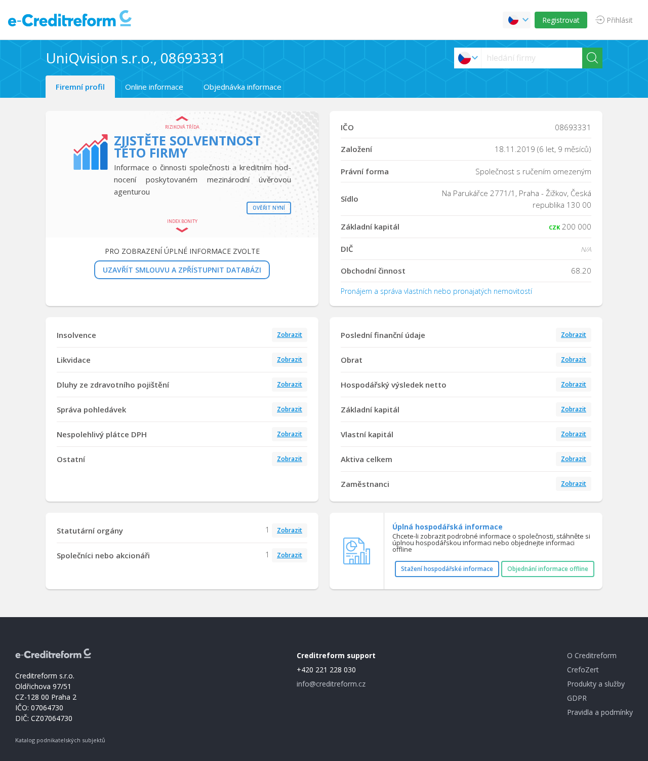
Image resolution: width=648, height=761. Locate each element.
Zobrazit (289, 334)
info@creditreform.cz (331, 684)
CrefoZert (583, 669)
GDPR (577, 698)
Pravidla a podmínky (600, 712)
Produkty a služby (596, 684)
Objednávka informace (242, 87)
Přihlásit (619, 20)
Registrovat (561, 20)
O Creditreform (592, 655)
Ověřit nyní (269, 207)
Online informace (154, 87)
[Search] (592, 58)
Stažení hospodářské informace (447, 568)
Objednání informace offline (547, 568)
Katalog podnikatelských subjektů (60, 740)
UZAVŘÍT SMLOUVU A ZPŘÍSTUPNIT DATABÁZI (182, 270)
